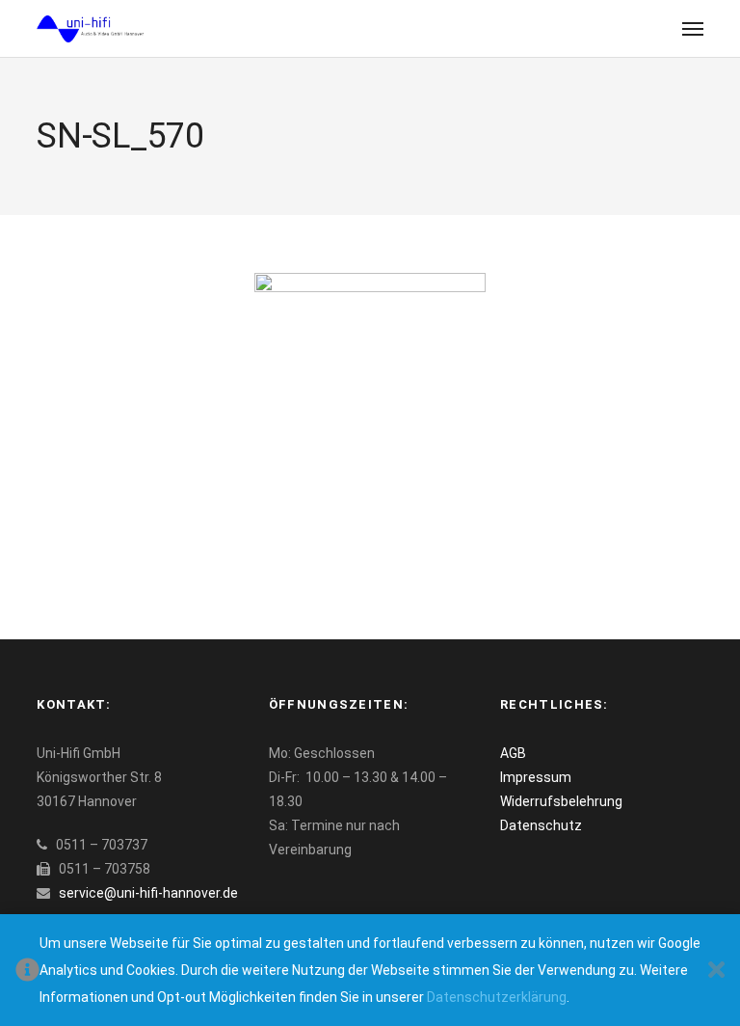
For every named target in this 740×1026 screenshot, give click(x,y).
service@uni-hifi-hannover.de (148, 893)
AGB (513, 753)
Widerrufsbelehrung (561, 801)
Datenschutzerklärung (497, 997)
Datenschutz (541, 825)
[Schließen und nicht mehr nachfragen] (716, 971)
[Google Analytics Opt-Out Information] (27, 971)
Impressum (535, 777)
